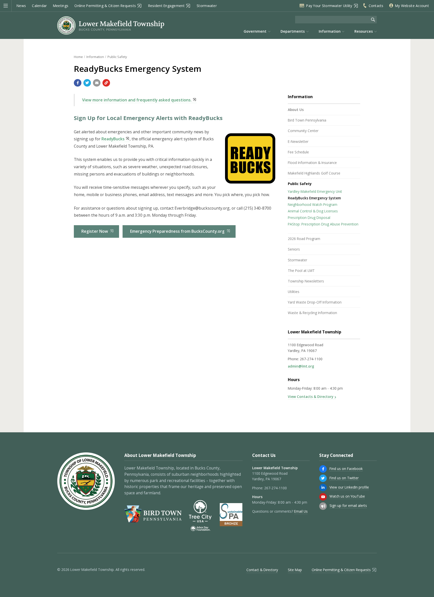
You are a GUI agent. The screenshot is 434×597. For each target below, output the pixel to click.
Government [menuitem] (255, 31)
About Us (296, 109)
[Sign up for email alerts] (323, 506)
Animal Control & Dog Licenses (313, 211)
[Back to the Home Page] (110, 25)
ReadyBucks (113, 139)
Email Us (301, 511)
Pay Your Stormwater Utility (329, 5)
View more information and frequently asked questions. (137, 100)
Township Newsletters (306, 281)
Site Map (295, 569)
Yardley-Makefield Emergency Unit (315, 191)
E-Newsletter (298, 141)
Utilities (293, 291)
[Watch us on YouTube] (323, 497)
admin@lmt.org (301, 366)
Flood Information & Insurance (312, 162)
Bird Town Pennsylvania (307, 120)
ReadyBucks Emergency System (314, 198)
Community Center (303, 130)
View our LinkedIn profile (349, 487)
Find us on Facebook (346, 468)
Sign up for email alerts (348, 505)
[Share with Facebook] (77, 83)
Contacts (376, 5)
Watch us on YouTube (347, 496)
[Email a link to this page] (96, 83)
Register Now (94, 231)
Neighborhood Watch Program (312, 204)
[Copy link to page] (106, 83)
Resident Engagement (166, 5)
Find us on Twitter (344, 477)
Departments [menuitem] (293, 31)
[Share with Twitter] (87, 83)
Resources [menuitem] (363, 31)
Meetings (60, 5)
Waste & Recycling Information (312, 312)
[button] (6, 6)
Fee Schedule (298, 152)
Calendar (39, 5)
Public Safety (117, 56)
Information (95, 56)
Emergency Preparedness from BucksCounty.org (177, 231)
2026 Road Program (304, 238)
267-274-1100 (311, 358)
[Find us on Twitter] (323, 478)
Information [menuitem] (330, 31)
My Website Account (412, 5)
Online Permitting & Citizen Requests (105, 5)
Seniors (294, 249)
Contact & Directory (262, 569)
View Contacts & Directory (310, 396)
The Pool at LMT (301, 270)
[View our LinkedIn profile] (323, 487)
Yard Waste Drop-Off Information (315, 302)
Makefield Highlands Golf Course (314, 173)
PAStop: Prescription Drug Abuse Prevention (323, 224)
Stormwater (207, 5)
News (21, 5)
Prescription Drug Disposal (309, 217)
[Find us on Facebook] (323, 469)
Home (78, 56)
